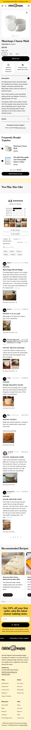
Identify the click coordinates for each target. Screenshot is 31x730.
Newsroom (20, 693)
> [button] (20, 537)
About (19, 680)
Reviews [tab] (6, 239)
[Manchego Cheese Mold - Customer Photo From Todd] (6, 225)
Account (19, 708)
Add (15, 174)
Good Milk (5, 705)
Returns (19, 711)
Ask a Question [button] (16, 234)
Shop (3, 680)
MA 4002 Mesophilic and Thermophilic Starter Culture (21, 159)
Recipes (4, 711)
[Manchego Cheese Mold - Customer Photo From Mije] (12, 225)
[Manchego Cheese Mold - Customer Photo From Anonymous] (24, 225)
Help (18, 702)
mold (5, 251)
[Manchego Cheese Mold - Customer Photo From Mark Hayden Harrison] (6, 220)
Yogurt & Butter (6, 696)
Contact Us (20, 718)
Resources (5, 702)
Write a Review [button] (16, 230)
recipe (20, 254)
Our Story (20, 683)
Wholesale (20, 690)
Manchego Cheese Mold (8, 302)
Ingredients (5, 683)
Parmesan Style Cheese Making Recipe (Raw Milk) (11, 578)
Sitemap (4, 715)
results (13, 254)
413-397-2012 (6, 674)
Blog (3, 708)
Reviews (19, 686)
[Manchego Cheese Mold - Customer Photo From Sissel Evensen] (12, 220)
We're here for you (20, 128)
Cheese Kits (5, 690)
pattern (19, 251)
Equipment (5, 686)
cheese (12, 251)
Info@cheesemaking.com (9, 672)
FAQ (18, 715)
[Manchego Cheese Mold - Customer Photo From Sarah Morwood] (18, 225)
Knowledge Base (7, 718)
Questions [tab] (16, 239)
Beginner (4, 693)
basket (6, 254)
